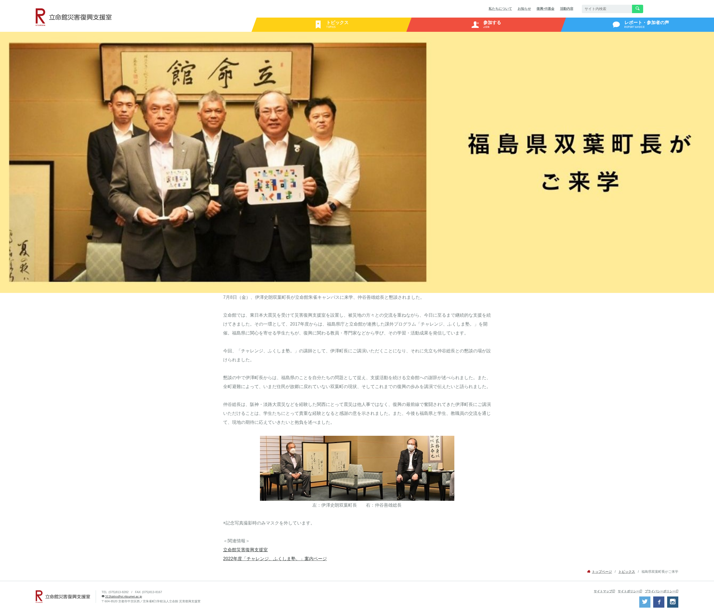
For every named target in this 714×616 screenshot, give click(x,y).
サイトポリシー (628, 591)
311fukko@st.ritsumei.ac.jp (123, 596)
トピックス (626, 572)
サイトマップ (603, 591)
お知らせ (524, 9)
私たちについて (500, 9)
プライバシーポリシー (660, 591)
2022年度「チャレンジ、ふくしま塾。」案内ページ (275, 558)
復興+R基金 (545, 9)
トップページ (602, 572)
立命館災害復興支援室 (245, 549)
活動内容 (566, 9)
